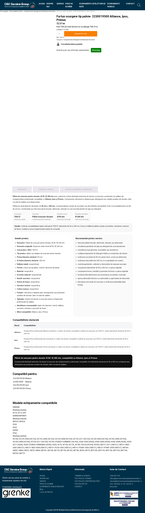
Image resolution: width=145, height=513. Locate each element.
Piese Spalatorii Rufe (15, 11)
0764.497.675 (115, 476)
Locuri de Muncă (46, 492)
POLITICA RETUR (81, 484)
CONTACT (130, 4)
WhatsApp (96, 50)
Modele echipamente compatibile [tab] (79, 189)
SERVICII (60, 4)
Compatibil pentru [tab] (45, 189)
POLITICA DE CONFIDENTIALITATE (87, 481)
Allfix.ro (96, 510)
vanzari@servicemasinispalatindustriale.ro (126, 481)
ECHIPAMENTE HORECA (113, 5)
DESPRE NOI (49, 5)
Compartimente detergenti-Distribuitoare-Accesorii (39, 11)
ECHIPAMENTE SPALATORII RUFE (52, 487)
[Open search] (139, 5)
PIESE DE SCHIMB (69, 5)
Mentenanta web (78, 510)
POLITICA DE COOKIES (83, 478)
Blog (41, 489)
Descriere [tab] (22, 189)
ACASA (42, 4)
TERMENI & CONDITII (82, 476)
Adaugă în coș (81, 34)
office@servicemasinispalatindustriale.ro (125, 478)
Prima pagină (4, 11)
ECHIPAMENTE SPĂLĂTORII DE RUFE (92, 5)
